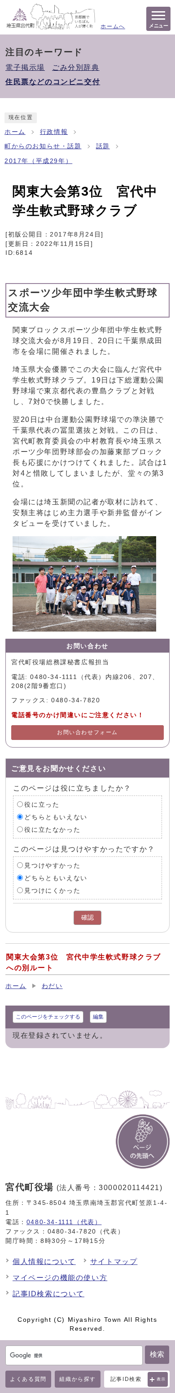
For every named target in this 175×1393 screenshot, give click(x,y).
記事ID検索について (48, 1294)
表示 (161, 1379)
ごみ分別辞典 (76, 67)
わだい (52, 986)
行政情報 (54, 132)
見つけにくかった (52, 890)
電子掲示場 (25, 67)
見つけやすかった (52, 865)
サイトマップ (114, 1261)
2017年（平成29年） (38, 161)
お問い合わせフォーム (87, 732)
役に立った (41, 804)
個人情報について (44, 1261)
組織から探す (77, 1379)
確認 (87, 917)
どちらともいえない (55, 816)
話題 (103, 146)
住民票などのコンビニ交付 (52, 82)
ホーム (15, 132)
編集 (98, 1017)
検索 (157, 1354)
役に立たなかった (52, 829)
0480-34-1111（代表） (64, 1221)
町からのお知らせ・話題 (43, 146)
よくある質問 (28, 1379)
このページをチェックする (48, 1017)
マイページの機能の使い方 (60, 1277)
